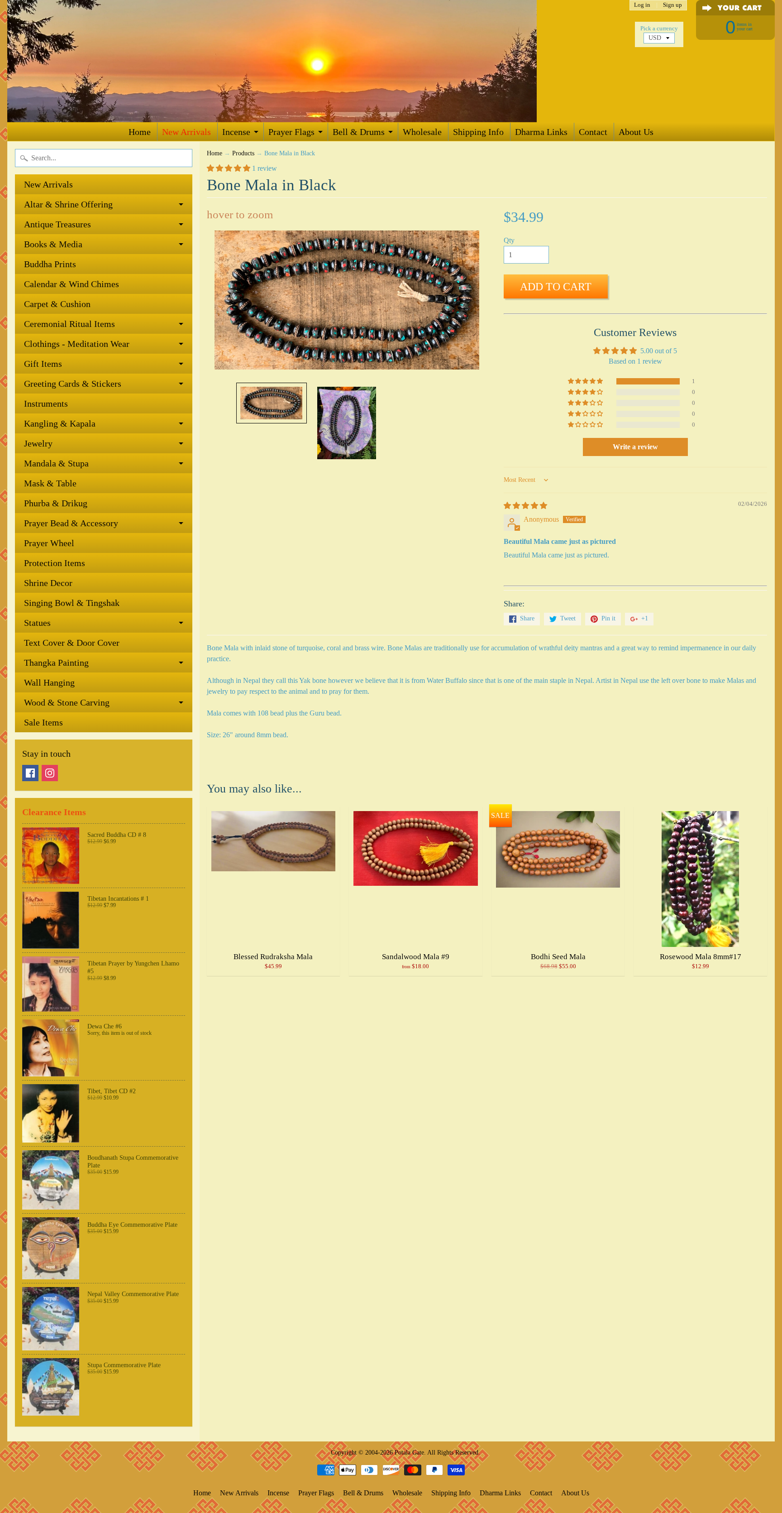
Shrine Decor (48, 583)
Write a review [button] (635, 447)
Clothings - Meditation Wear (76, 344)
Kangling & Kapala (59, 423)
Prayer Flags (291, 132)
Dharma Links (541, 132)
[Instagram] (50, 773)
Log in (642, 5)
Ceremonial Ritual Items (69, 324)
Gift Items (43, 364)
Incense (236, 132)
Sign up (672, 5)
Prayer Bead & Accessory (71, 523)
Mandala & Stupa (56, 463)
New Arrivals (186, 132)
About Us (636, 132)
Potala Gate (409, 1452)
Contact (593, 132)
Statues (37, 623)
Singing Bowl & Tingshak (71, 603)
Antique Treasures (57, 224)
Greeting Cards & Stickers (72, 384)
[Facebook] (30, 773)
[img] (525, 505)
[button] (229, 168)
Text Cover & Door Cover (71, 643)
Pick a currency (659, 28)
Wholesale (422, 132)
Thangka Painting (56, 663)
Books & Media (53, 244)
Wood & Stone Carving (67, 702)
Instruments (46, 403)
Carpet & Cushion (57, 304)
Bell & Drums (359, 132)
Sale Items (43, 722)
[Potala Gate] (301, 61)
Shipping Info (478, 132)
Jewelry (38, 443)
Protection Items (54, 563)
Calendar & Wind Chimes (71, 284)
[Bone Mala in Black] (271, 403)
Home (140, 132)
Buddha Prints (50, 264)
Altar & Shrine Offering (68, 204)
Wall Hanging (49, 682)
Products (243, 153)
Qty (509, 240)
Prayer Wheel (49, 543)
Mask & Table (50, 483)
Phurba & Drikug (55, 503)
